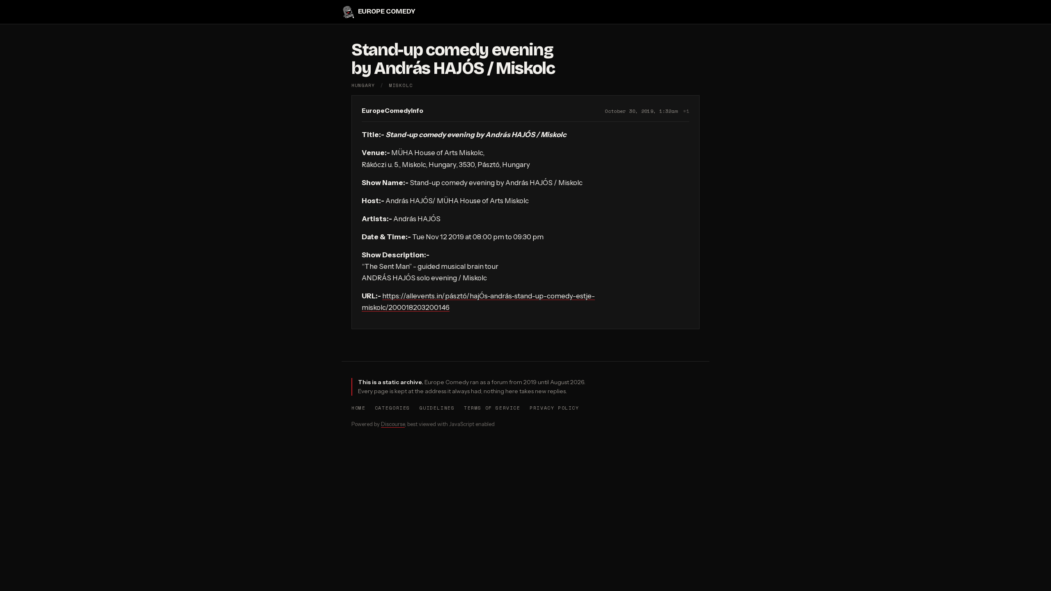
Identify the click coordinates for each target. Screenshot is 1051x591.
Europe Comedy (386, 11)
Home (358, 407)
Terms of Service (492, 407)
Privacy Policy (554, 407)
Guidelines (436, 407)
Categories (392, 407)
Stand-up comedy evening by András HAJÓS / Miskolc (453, 59)
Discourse (393, 424)
